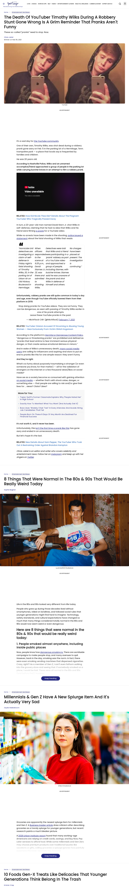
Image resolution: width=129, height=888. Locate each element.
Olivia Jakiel (8, 37)
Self (49, 4)
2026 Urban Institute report (32, 835)
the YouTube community (46, 141)
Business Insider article (41, 825)
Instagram (56, 454)
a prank (40, 230)
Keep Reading (51, 678)
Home (6, 12)
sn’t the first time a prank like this (52, 428)
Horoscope (42, 4)
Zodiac (34, 4)
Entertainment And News (21, 12)
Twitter (30, 457)
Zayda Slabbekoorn (11, 708)
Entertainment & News (66, 4)
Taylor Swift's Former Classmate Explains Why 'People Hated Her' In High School (50, 398)
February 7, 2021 (67, 319)
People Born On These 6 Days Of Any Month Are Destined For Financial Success (48, 415)
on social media (25, 380)
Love (28, 4)
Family (54, 4)
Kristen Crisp (9, 885)
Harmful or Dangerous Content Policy (64, 335)
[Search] (119, 3)
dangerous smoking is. (51, 652)
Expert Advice (107, 4)
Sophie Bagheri (10, 490)
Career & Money (95, 4)
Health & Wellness (81, 4)
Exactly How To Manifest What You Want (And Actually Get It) (49, 404)
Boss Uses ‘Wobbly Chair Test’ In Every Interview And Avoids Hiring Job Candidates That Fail (51, 409)
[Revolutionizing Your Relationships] (13, 4)
